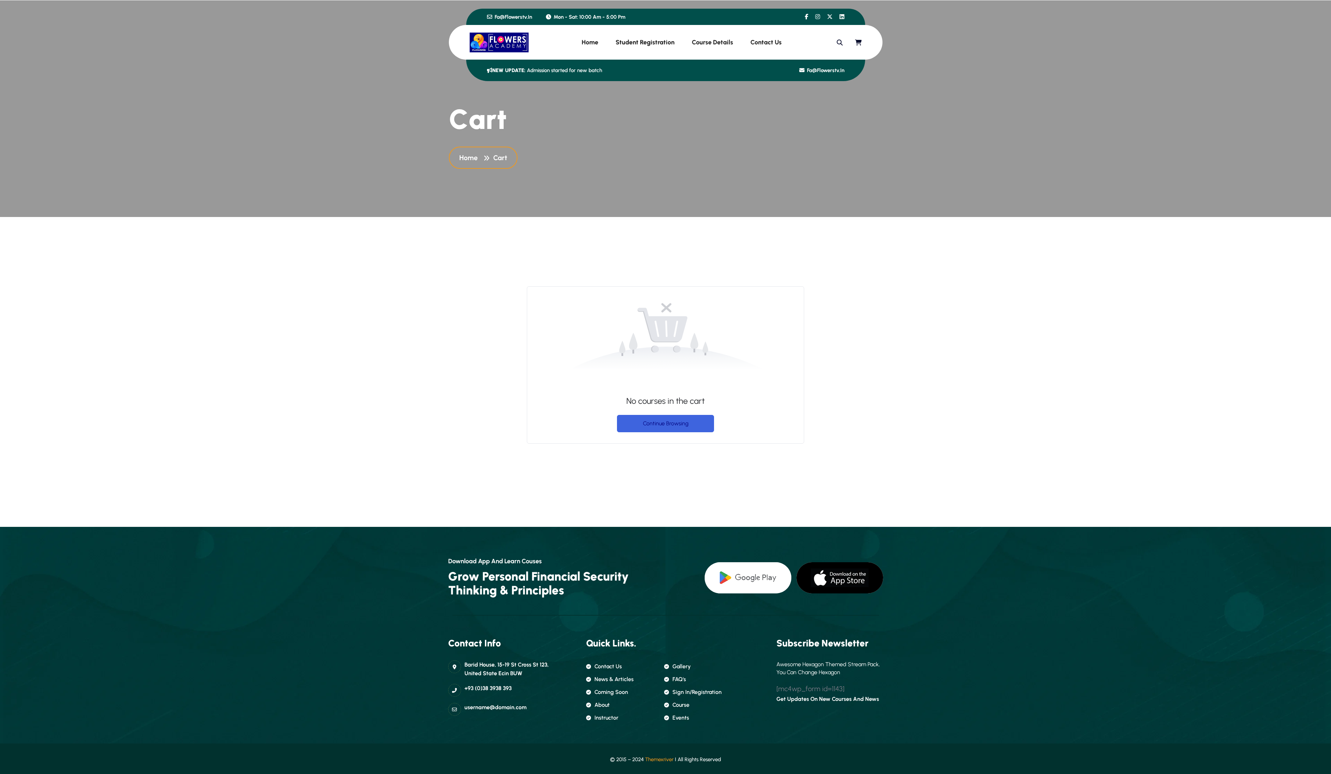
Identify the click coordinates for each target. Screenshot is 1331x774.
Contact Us (766, 42)
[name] (806, 17)
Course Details (712, 42)
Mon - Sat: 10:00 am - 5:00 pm (588, 17)
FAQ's (679, 679)
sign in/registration (697, 692)
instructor (606, 717)
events (680, 717)
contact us (608, 666)
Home (590, 42)
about (602, 705)
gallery (681, 666)
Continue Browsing (665, 423)
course (680, 705)
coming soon (611, 692)
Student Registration (645, 42)
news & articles (614, 679)
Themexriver (659, 759)
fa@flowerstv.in (512, 17)
